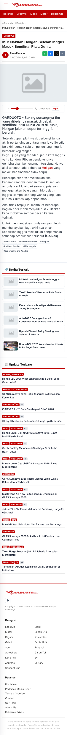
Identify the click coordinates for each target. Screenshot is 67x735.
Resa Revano (17, 53)
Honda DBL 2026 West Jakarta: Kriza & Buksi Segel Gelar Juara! (31, 380)
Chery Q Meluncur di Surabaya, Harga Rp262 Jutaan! (32, 420)
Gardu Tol (40, 652)
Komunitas (17, 374)
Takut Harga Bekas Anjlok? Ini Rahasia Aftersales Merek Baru (30, 553)
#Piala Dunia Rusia (28, 241)
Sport (8, 647)
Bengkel (39, 647)
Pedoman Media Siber (18, 688)
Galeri (8, 642)
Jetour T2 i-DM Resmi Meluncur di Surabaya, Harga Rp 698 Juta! (33, 511)
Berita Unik (41, 642)
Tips (14, 520)
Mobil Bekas (17, 547)
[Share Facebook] (50, 53)
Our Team (10, 702)
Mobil (33, 13)
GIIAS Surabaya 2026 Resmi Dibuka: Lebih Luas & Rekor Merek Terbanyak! (30, 480)
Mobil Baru (16, 428)
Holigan (47, 168)
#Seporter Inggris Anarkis (16, 251)
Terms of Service (15, 693)
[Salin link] (62, 53)
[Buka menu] (5, 5)
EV (17, 405)
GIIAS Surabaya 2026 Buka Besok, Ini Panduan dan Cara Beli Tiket (31, 538)
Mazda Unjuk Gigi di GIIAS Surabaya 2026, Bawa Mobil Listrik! (29, 465)
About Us (10, 707)
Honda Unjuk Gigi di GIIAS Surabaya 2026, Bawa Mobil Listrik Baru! (29, 434)
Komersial (10, 657)
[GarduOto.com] (38, 5)
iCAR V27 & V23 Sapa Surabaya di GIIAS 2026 (28, 409)
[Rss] (7, 600)
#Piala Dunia (10, 241)
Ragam (6, 374)
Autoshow (21, 389)
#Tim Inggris (29, 246)
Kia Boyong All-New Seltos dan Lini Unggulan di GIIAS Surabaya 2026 (29, 495)
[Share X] (56, 53)
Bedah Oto (57, 13)
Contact (9, 698)
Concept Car (12, 667)
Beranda (8, 13)
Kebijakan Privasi (14, 712)
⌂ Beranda (7, 23)
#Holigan (44, 241)
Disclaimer (11, 684)
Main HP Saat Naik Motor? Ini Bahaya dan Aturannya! (32, 524)
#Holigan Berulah (12, 246)
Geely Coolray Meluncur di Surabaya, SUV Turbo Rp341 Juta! (29, 450)
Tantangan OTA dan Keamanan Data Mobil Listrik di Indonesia (31, 568)
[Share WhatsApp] (44, 53)
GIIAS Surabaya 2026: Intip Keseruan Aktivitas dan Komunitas (31, 395)
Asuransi (10, 662)
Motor (43, 13)
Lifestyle (22, 13)
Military (39, 662)
